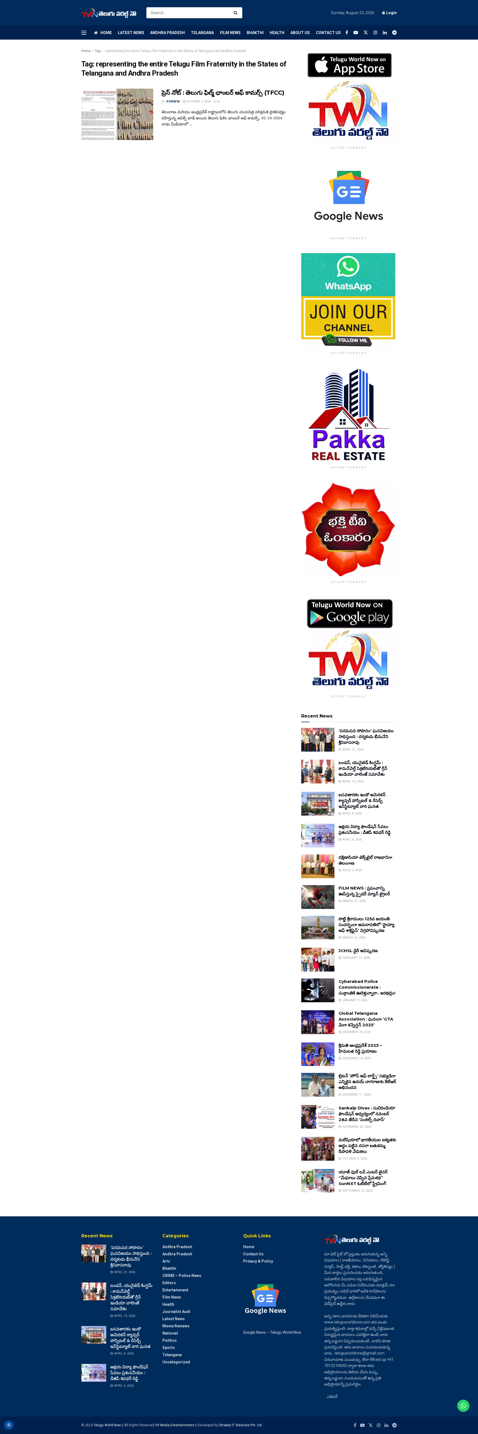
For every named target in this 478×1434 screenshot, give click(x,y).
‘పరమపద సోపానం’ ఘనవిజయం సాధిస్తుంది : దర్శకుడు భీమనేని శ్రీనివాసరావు (366, 736)
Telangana (202, 32)
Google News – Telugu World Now (272, 1332)
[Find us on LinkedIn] (385, 32)
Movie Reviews (175, 1326)
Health (277, 32)
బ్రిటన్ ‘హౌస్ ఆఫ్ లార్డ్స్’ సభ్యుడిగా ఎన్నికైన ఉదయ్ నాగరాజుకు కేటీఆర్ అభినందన (367, 1081)
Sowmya (173, 101)
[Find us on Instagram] (375, 32)
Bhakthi (255, 32)
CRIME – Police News (181, 1275)
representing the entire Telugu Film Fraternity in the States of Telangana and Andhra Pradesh (175, 51)
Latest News (131, 32)
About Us (300, 32)
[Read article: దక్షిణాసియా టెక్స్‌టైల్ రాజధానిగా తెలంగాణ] (317, 866)
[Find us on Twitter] (365, 32)
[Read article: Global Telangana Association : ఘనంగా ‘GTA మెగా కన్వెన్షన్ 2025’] (317, 1022)
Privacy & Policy (258, 1261)
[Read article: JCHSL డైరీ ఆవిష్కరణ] (317, 960)
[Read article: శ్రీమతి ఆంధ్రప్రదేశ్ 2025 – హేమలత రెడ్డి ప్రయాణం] (317, 1054)
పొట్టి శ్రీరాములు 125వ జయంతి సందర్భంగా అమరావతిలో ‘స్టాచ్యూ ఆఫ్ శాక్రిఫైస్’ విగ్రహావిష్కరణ (366, 924)
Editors (169, 1283)
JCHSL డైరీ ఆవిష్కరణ (358, 950)
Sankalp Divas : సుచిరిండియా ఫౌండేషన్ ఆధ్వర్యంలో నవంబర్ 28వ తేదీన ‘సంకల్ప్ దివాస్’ (367, 1113)
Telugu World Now (107, 1425)
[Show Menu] (83, 33)
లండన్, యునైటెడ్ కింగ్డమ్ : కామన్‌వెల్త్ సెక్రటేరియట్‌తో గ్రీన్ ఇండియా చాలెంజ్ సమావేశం (363, 768)
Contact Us (328, 32)
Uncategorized (176, 1362)
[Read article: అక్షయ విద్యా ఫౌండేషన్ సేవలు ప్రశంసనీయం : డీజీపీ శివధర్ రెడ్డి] (317, 835)
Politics (169, 1340)
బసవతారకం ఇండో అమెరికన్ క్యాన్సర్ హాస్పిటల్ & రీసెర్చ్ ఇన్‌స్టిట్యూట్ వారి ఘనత (362, 800)
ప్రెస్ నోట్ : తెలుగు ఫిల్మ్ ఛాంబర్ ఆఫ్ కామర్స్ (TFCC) (223, 92)
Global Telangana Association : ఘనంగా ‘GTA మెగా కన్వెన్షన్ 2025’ (366, 1019)
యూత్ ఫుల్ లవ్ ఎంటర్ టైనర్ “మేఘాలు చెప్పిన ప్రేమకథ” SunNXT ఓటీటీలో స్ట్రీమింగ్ (363, 1177)
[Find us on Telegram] (394, 32)
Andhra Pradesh (167, 32)
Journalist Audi (176, 1311)
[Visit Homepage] (109, 13)
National (170, 1333)
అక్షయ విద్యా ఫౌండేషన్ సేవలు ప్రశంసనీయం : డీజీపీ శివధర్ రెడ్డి (129, 1372)
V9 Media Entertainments (175, 1425)
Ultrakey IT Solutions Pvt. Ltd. (241, 1425)
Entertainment (175, 1290)
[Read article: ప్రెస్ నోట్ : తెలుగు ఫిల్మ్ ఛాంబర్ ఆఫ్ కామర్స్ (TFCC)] (117, 114)
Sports (168, 1347)
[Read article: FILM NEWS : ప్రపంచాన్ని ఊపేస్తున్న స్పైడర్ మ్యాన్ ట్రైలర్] (317, 897)
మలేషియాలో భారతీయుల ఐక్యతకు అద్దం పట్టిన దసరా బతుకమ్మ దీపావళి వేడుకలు (367, 1145)
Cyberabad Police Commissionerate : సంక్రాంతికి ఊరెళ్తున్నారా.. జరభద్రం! (367, 987)
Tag (97, 51)
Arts (166, 1261)
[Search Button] (236, 12)
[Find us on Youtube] (356, 32)
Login (391, 13)
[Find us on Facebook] (346, 32)
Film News (230, 32)
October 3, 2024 (198, 101)
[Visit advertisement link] (349, 95)
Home (106, 32)
